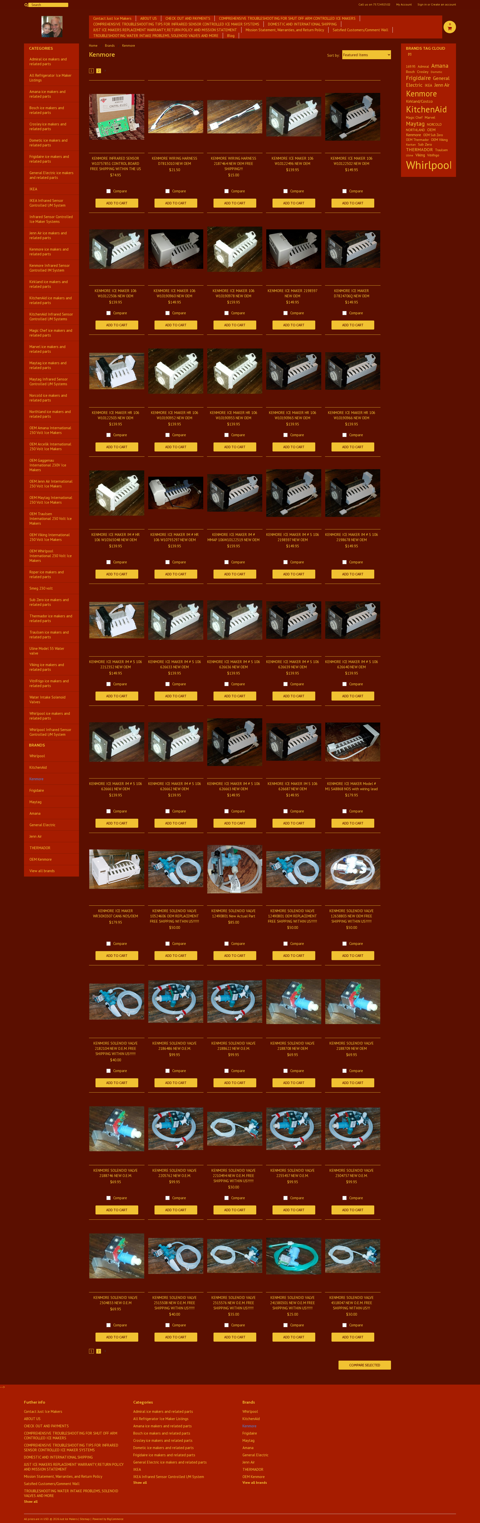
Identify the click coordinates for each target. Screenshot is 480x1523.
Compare (120, 191)
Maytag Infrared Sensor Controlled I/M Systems (49, 381)
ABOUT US (148, 18)
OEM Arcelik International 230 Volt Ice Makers (50, 446)
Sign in (422, 4)
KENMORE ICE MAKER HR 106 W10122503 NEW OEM (115, 415)
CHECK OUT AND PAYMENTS (188, 18)
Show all (31, 1501)
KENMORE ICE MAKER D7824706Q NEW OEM (351, 293)
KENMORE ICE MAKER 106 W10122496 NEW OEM (293, 161)
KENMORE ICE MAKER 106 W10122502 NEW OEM (351, 161)
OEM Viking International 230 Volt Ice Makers (50, 537)
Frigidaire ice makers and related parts (49, 159)
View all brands (42, 870)
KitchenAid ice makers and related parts (51, 300)
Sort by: (333, 55)
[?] (409, 54)
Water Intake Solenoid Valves (48, 699)
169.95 (411, 66)
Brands (110, 45)
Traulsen (441, 150)
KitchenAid (38, 767)
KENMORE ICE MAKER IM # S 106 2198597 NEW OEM (292, 537)
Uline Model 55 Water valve (47, 651)
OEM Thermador (417, 140)
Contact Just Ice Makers (112, 18)
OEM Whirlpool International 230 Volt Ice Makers (51, 556)
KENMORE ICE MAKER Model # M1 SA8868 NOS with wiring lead (351, 786)
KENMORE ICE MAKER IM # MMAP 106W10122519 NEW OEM (234, 537)
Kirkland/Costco (419, 101)
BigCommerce (115, 1519)
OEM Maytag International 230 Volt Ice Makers (51, 500)
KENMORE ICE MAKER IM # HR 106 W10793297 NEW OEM (174, 537)
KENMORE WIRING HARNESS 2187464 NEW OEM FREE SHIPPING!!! (233, 163)
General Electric (43, 824)
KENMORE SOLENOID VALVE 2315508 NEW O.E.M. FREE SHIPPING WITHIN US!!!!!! (174, 1302)
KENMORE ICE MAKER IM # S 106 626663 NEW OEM (233, 786)
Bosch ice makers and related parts (47, 110)
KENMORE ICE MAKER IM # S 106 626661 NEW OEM (115, 786)
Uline (409, 155)
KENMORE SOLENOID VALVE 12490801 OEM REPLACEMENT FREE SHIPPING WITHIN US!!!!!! (292, 916)
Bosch (410, 71)
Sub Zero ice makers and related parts (49, 602)
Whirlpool (37, 756)
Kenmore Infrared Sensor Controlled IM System (50, 268)
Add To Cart (117, 203)
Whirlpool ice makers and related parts (50, 716)
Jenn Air (36, 836)
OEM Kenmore (41, 859)
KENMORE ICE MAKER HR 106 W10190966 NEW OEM (351, 415)
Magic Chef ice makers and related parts (51, 333)
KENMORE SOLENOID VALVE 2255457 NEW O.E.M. (292, 1173)
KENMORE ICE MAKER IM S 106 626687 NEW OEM (293, 786)
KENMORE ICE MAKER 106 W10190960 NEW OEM (175, 293)
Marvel (430, 117)
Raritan (411, 144)
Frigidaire (37, 790)
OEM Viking (439, 139)
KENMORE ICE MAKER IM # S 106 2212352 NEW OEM (115, 664)
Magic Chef (414, 117)
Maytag (36, 801)
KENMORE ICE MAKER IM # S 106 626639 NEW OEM (292, 664)
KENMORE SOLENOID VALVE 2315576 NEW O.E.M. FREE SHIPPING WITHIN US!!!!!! (234, 1302)
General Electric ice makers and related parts (52, 175)
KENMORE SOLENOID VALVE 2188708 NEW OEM (292, 1046)
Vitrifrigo (433, 155)
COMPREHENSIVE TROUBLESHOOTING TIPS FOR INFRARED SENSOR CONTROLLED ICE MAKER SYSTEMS (176, 24)
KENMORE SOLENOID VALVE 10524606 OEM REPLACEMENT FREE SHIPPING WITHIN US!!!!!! (174, 916)
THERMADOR (40, 847)
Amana (35, 813)
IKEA (33, 189)
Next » (105, 71)
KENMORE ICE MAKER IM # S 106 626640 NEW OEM (351, 664)
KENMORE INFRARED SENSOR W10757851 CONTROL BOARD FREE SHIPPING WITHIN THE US (115, 163)
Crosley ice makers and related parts (48, 126)
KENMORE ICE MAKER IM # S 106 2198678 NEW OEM (351, 537)
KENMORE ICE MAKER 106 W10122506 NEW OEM (115, 293)
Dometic (436, 72)
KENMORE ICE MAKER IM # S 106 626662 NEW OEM (174, 786)
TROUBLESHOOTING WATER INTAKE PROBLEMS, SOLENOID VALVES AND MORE (155, 35)
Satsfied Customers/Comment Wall (360, 29)
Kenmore (37, 778)
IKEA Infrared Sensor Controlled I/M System (48, 203)
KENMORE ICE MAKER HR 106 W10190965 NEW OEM (292, 415)
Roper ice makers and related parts (47, 574)
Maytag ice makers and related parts (48, 365)
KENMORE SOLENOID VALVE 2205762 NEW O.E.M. (174, 1173)
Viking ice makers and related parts (47, 667)
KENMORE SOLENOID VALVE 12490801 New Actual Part (234, 913)
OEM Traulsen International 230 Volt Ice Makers (51, 518)
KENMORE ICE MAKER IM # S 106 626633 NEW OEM (174, 664)
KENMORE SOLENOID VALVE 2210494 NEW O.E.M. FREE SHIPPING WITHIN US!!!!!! (234, 1175)
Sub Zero (425, 144)
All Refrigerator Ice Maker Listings (51, 77)
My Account (404, 4)
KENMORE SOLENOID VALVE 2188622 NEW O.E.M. (234, 1046)
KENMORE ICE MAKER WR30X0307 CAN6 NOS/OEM (115, 913)
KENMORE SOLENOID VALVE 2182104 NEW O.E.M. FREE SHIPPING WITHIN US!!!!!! (116, 1048)
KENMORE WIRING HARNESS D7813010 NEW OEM (174, 161)
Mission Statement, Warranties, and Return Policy (285, 29)
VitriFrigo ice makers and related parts (49, 683)
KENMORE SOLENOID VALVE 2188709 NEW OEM (352, 1046)
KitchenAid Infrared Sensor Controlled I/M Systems (51, 316)
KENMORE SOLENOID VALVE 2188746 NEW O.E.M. (116, 1173)
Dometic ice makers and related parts (49, 142)
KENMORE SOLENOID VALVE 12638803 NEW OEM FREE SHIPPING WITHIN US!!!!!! (352, 916)
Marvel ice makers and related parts (48, 349)
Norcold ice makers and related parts (48, 397)
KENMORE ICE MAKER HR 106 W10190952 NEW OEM (174, 415)
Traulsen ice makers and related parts (49, 634)
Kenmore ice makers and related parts (49, 251)
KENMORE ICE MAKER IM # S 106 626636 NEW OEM (233, 664)
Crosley (422, 71)
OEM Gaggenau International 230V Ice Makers (48, 465)
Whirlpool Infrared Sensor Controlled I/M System (50, 732)
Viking (420, 154)
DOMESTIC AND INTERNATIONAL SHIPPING (302, 24)
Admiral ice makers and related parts (48, 61)
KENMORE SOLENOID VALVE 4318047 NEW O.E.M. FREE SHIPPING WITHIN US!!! (352, 1302)
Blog (230, 35)
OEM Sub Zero (433, 135)
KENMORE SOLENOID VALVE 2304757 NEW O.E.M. (352, 1173)
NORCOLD (434, 124)
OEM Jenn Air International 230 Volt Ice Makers (51, 483)
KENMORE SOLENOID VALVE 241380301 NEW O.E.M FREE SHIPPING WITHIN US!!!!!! (292, 1302)
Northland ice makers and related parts (50, 414)
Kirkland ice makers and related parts (49, 284)
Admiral (423, 66)
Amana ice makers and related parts (48, 94)
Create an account (443, 4)
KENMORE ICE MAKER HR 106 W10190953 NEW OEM (233, 415)
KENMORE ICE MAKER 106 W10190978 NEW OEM (233, 293)
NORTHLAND (415, 130)
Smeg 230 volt (41, 588)
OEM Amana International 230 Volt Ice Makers (50, 430)
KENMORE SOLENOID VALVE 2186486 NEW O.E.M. (174, 1046)
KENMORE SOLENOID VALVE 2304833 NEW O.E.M (116, 1300)
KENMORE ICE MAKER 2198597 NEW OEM (293, 293)
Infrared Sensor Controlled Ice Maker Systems (51, 219)
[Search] (26, 4)
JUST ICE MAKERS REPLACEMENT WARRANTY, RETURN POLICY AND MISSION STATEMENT (165, 29)
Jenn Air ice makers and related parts (48, 235)
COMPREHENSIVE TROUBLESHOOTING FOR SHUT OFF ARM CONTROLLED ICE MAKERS (287, 18)
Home (93, 45)
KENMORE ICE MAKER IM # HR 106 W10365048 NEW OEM (116, 537)
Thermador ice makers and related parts (51, 618)
